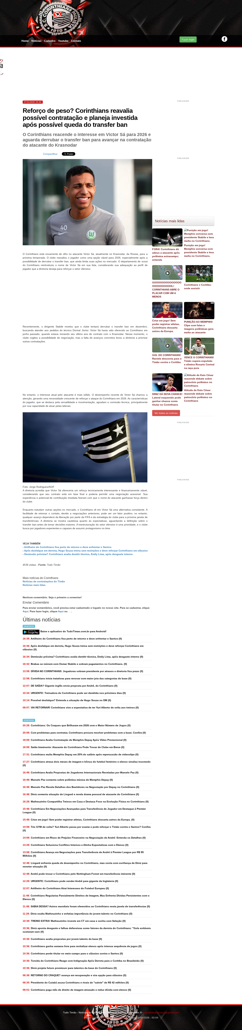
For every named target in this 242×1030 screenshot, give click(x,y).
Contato (76, 40)
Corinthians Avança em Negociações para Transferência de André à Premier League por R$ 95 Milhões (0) (83, 854)
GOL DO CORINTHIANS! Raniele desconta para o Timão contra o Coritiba (167, 359)
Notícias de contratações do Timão (44, 581)
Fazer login (188, 39)
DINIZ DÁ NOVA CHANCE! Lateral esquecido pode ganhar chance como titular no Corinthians (167, 399)
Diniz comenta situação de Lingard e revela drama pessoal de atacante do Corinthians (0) (81, 794)
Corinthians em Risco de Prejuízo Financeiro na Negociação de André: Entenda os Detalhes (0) (84, 837)
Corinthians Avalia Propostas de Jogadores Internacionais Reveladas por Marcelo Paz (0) (81, 772)
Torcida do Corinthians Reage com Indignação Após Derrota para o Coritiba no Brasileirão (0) (83, 960)
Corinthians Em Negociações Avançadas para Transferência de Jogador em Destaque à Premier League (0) (84, 810)
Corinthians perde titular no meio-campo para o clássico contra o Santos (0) (73, 953)
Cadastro (49, 40)
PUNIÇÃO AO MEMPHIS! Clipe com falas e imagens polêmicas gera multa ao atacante (198, 327)
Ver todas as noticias (166, 413)
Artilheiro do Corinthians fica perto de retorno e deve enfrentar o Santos (67, 547)
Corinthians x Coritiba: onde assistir (198, 286)
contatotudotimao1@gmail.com (161, 1012)
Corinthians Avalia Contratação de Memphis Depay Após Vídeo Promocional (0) (74, 739)
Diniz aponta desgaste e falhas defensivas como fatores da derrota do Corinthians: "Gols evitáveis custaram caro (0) (87, 930)
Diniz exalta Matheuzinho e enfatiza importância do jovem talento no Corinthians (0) (77, 913)
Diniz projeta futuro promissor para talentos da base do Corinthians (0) (70, 968)
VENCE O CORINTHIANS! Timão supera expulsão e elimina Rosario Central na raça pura (199, 362)
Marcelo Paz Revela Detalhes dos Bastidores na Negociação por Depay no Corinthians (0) (81, 787)
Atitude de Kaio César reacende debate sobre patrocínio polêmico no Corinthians (198, 395)
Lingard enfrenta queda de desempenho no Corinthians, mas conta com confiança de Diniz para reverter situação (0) (85, 865)
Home (25, 40)
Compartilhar (50, 153)
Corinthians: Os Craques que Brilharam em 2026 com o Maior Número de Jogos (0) (77, 725)
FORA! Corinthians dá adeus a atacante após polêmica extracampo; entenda (166, 254)
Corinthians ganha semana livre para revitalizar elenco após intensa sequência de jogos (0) (82, 946)
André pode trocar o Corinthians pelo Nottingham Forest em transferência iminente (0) (79, 873)
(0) (72, 638)
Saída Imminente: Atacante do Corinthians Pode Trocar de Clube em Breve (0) (73, 747)
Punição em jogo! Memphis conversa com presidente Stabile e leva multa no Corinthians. (199, 250)
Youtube (63, 40)
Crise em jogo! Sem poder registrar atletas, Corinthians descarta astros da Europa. (166, 326)
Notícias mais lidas (34, 585)
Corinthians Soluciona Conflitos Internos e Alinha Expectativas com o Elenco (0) (75, 845)
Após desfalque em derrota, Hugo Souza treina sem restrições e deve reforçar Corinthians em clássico (86, 550)
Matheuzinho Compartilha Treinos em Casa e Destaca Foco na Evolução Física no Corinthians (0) (86, 801)
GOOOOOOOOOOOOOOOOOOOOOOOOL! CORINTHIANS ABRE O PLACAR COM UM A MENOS (166, 289)
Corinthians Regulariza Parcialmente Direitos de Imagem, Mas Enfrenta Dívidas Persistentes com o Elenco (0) (86, 897)
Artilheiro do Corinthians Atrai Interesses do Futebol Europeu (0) (66, 888)
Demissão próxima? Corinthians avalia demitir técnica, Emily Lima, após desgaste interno (78, 554)
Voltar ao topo (122, 1024)
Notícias (36, 40)
